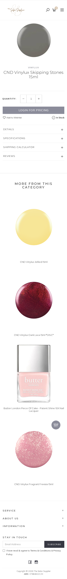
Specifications (14, 138)
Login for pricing (34, 110)
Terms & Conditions (40, 550)
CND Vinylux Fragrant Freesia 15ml (33, 484)
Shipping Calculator (18, 147)
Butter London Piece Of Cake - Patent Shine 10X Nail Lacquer (34, 410)
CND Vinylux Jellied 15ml (34, 261)
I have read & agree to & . (33, 552)
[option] (33, 40)
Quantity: (9, 99)
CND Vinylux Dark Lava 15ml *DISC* (34, 335)
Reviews (9, 156)
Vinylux (33, 67)
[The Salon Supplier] (17, 10)
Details (8, 129)
